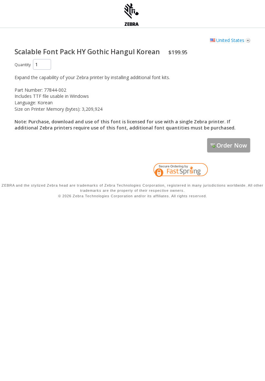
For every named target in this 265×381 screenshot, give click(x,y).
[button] (233, 171)
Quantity (23, 64)
